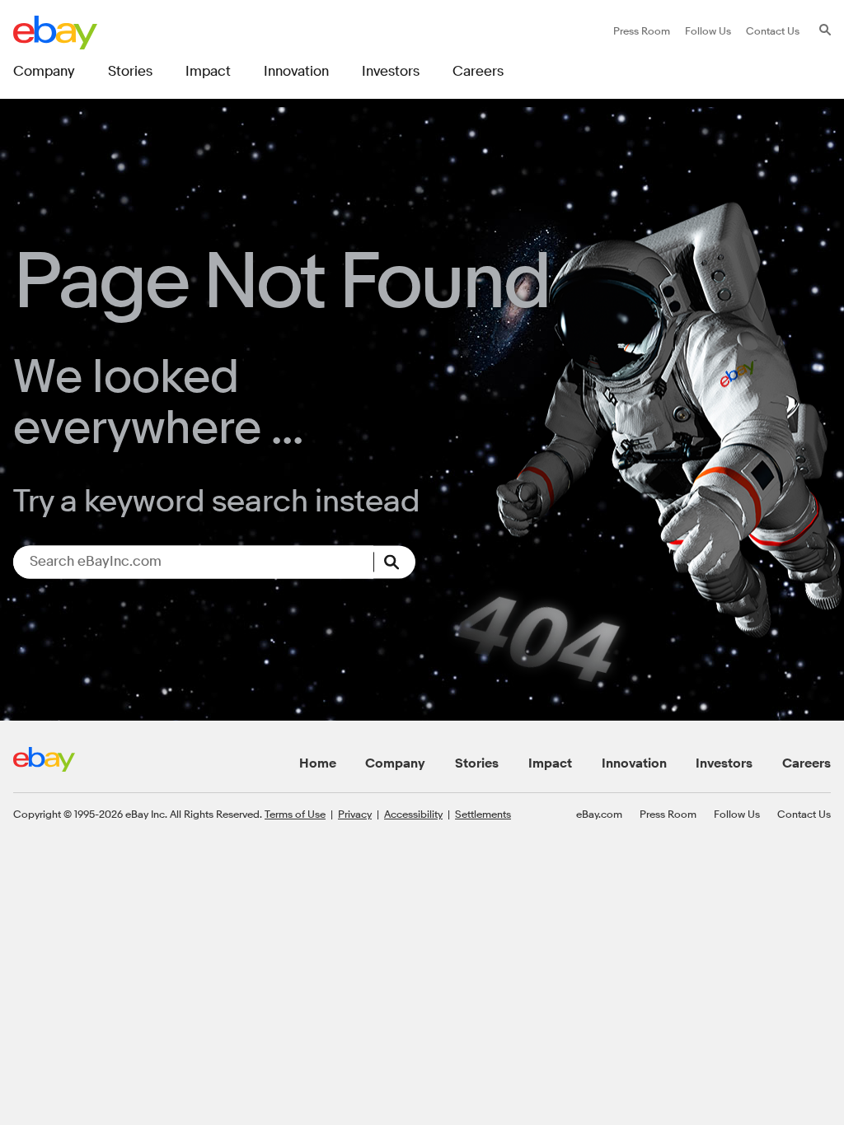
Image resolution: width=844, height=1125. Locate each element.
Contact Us (804, 813)
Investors (724, 763)
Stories (477, 763)
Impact (550, 763)
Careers (806, 763)
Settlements (483, 813)
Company (395, 763)
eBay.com (599, 813)
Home (317, 763)
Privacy (355, 813)
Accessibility (413, 813)
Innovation (634, 763)
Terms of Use (295, 813)
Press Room (668, 813)
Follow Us (737, 813)
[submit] (394, 561)
